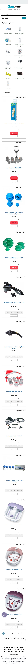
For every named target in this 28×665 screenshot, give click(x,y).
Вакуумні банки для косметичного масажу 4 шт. (14, 481)
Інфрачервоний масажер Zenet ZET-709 (14, 302)
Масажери (7, 55)
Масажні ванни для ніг (19, 56)
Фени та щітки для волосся (19, 68)
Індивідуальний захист (19, 34)
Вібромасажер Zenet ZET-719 (14, 436)
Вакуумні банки (8, 33)
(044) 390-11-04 (8, 649)
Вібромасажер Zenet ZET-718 (14, 391)
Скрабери (7, 88)
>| (13, 636)
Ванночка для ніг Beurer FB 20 (14, 569)
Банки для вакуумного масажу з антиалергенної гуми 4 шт (14, 213)
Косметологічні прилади (19, 45)
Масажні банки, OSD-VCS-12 (14, 167)
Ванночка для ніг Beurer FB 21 (14, 614)
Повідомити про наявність (14, 312)
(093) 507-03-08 (8, 652)
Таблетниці (8, 44)
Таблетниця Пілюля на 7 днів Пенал (14, 123)
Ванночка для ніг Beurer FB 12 (14, 525)
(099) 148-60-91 (19, 652)
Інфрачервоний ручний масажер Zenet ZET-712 (14, 347)
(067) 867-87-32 (19, 649)
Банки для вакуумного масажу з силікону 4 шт (14, 258)
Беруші (8, 78)
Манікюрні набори (19, 78)
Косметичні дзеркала (8, 68)
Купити (14, 133)
